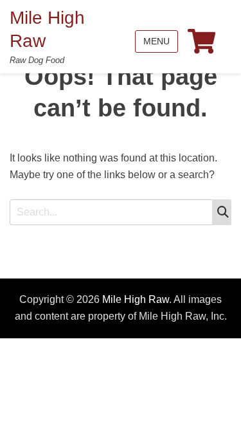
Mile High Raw (135, 299)
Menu (156, 41)
